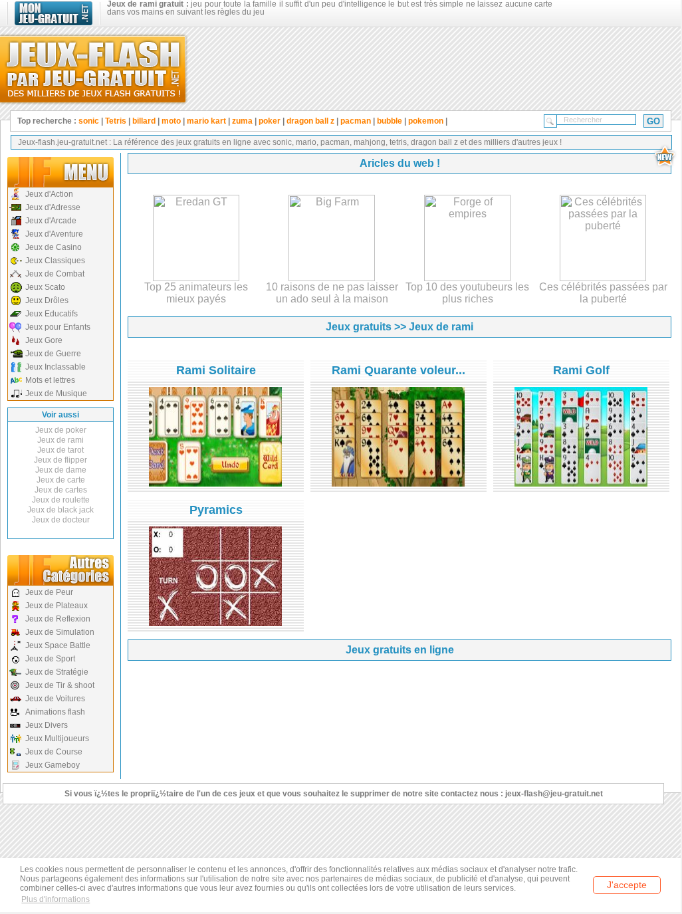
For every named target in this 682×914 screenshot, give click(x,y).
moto (171, 121)
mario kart (206, 121)
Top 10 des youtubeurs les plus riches (467, 292)
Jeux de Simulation (59, 632)
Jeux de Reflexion (57, 619)
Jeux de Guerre (53, 353)
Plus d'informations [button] (55, 899)
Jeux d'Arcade (50, 220)
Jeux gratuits (359, 326)
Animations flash (55, 712)
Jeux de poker (60, 430)
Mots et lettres (50, 380)
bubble (389, 121)
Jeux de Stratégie (56, 672)
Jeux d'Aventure (54, 234)
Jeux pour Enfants (57, 327)
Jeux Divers (46, 725)
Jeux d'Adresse (52, 207)
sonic (88, 121)
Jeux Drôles (46, 300)
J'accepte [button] (627, 884)
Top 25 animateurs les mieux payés (196, 292)
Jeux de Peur (49, 592)
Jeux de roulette (61, 500)
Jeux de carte (61, 480)
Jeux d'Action (49, 194)
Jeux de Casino (53, 247)
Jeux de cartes (61, 490)
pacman (355, 121)
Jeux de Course (53, 751)
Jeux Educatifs (51, 313)
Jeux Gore (43, 340)
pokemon (425, 121)
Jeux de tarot (60, 450)
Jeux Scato (45, 287)
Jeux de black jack (60, 509)
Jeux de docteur (61, 519)
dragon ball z (310, 121)
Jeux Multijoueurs (57, 738)
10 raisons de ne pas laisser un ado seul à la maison (332, 292)
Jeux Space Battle (57, 645)
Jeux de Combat (54, 274)
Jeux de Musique (56, 393)
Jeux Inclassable (55, 367)
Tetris (115, 121)
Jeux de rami (60, 440)
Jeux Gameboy (52, 765)
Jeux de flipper (60, 460)
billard (144, 121)
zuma (242, 121)
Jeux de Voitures (55, 698)
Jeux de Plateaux (56, 605)
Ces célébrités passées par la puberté (603, 292)
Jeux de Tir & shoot (59, 685)
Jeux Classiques (55, 260)
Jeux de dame (60, 470)
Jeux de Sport (50, 658)
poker (270, 121)
